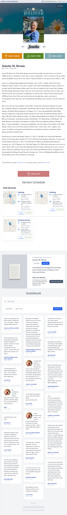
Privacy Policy (29, 507)
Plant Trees (28, 212)
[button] (10, 196)
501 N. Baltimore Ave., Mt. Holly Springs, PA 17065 (26, 207)
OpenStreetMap (35, 510)
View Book (36, 263)
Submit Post (57, 309)
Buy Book (45, 263)
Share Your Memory (56, 281)
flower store (46, 162)
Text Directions (21, 213)
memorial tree (22, 162)
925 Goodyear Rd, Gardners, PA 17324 (58, 205)
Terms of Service (38, 507)
